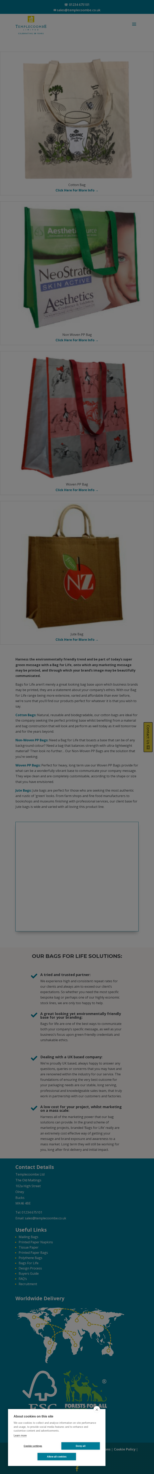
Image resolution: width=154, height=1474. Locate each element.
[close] (96, 1409)
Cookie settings (33, 1446)
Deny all (80, 1446)
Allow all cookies (57, 1456)
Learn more (20, 1435)
